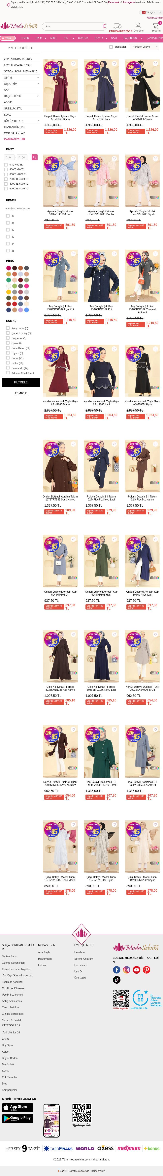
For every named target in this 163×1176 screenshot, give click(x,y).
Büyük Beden (9, 1058)
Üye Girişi (80, 977)
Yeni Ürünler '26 (11, 1032)
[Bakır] (15, 275)
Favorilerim (80, 965)
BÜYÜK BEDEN (99, 39)
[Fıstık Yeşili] (15, 287)
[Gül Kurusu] (21, 292)
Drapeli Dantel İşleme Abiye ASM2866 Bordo (60, 118)
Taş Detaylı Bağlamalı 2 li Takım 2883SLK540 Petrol (101, 783)
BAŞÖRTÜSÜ (131, 38)
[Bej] (27, 275)
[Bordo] (21, 281)
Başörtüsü (8, 1064)
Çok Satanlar (9, 1077)
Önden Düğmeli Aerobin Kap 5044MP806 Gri (60, 593)
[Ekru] (9, 287)
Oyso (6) (16, 343)
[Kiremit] (9, 304)
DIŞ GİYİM (67, 39)
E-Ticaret (70, 1171)
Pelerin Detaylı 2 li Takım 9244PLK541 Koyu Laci (101, 498)
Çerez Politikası (11, 1007)
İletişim (42, 965)
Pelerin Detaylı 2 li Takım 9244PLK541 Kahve (142, 498)
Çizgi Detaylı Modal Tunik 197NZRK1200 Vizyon (142, 879)
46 (13, 250)
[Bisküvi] (15, 281)
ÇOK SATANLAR (14, 133)
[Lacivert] (9, 310)
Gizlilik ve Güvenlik (13, 988)
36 (13, 215)
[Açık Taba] (21, 269)
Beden (11, 200)
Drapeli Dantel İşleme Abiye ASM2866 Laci (101, 118)
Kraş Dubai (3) (20, 328)
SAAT (114, 38)
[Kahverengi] (27, 298)
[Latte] (15, 310)
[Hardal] (15, 298)
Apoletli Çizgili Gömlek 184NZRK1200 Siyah (142, 213)
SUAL (7, 114)
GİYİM (39, 38)
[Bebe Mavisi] (21, 275)
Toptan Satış (9, 956)
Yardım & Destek (12, 1020)
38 (13, 222)
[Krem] (27, 304)
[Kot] (21, 304)
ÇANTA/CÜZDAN (14, 127)
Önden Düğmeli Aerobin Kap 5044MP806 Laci (142, 593)
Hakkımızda (45, 958)
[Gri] (15, 292)
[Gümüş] (27, 292)
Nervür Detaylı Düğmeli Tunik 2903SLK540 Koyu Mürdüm (60, 783)
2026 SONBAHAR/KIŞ (18, 59)
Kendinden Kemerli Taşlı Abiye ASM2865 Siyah (142, 403)
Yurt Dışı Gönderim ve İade (17, 975)
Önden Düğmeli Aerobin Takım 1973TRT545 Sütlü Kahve (60, 498)
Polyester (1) (19, 338)
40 (13, 229)
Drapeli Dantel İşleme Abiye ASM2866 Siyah (142, 118)
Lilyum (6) (17, 353)
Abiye (5, 1051)
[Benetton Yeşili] (9, 281)
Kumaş (11, 320)
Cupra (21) (17, 358)
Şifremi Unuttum (83, 958)
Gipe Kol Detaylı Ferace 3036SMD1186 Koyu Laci (101, 688)
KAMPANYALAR (14, 139)
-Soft (61, 1171)
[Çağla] (27, 281)
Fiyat (10, 149)
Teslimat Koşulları (12, 981)
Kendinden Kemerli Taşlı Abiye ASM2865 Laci (101, 403)
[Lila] (21, 310)
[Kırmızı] (15, 304)
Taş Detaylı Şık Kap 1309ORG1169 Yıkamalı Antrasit (142, 309)
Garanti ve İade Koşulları (16, 969)
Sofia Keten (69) (21, 348)
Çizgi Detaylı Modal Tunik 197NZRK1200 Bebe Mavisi (60, 879)
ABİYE (53, 38)
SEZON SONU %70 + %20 (25, 39)
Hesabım (79, 952)
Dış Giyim (8, 1045)
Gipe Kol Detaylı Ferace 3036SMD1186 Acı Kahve (60, 688)
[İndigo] (21, 298)
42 (13, 236)
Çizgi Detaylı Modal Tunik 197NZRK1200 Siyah (101, 879)
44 (13, 243)
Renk (10, 260)
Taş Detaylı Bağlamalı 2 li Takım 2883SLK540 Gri (142, 783)
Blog (4, 1083)
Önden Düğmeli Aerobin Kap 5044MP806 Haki (101, 593)
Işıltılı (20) (17, 363)
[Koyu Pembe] (9, 269)
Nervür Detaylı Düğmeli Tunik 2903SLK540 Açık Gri (142, 688)
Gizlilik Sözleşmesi (13, 1013)
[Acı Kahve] (15, 269)
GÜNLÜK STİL (83, 39)
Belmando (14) (20, 368)
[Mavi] (27, 310)
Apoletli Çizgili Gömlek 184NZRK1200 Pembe (101, 213)
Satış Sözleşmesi (12, 1001)
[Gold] (9, 292)
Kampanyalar (9, 1089)
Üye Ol (78, 971)
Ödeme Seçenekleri (13, 962)
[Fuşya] (27, 287)
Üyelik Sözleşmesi (12, 994)
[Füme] (21, 287)
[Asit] (9, 275)
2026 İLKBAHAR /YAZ (17, 65)
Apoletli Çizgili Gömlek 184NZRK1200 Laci (60, 213)
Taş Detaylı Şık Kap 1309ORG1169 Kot (101, 308)
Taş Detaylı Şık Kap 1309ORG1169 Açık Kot (60, 308)
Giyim (5, 1038)
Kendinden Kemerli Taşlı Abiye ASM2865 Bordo (60, 403)
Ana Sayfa (44, 952)
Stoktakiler (120, 46)
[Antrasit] (27, 269)
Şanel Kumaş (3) (21, 333)
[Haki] (9, 298)
